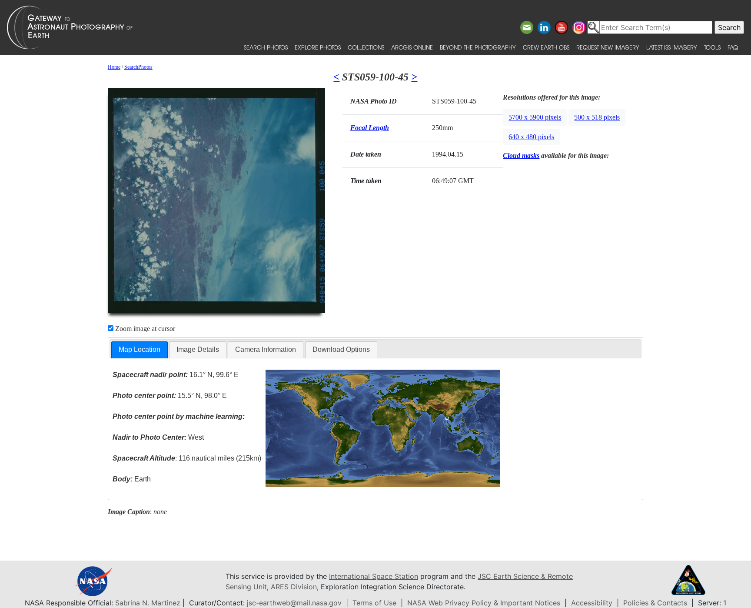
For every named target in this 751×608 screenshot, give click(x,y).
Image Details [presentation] (197, 349)
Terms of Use (374, 602)
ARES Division (294, 586)
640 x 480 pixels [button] (531, 136)
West (158, 437)
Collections (366, 47)
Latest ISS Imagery (671, 47)
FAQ (733, 47)
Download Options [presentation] (341, 349)
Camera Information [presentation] (265, 349)
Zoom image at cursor (144, 328)
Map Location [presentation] (139, 349)
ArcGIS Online (412, 47)
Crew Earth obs (546, 47)
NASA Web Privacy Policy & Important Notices (483, 602)
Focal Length (369, 127)
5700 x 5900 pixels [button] (534, 117)
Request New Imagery (607, 47)
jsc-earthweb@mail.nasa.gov (294, 602)
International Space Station (373, 576)
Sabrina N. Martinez (147, 602)
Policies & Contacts (655, 602)
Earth (132, 479)
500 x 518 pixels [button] (597, 117)
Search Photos (266, 47)
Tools (712, 47)
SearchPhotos (138, 67)
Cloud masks (521, 155)
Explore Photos (318, 47)
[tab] (139, 349)
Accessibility (591, 602)
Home (114, 67)
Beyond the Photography (478, 47)
